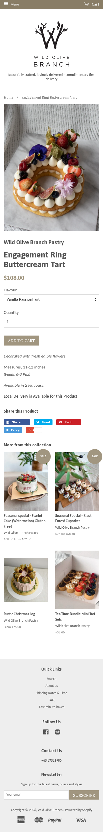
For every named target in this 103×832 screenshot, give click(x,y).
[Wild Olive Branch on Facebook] (46, 733)
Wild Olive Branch (50, 810)
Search (51, 679)
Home (8, 97)
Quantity (11, 313)
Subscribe (84, 795)
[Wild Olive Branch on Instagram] (57, 733)
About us (52, 686)
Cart (95, 4)
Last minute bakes (51, 707)
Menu (14, 4)
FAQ (51, 700)
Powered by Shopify (78, 810)
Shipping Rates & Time (51, 693)
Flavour (10, 290)
